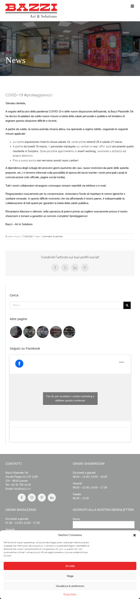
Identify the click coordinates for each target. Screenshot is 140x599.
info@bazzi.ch (22, 488)
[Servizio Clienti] (42, 331)
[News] (70, 48)
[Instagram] (32, 498)
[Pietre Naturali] (29, 331)
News (37, 236)
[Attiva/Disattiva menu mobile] (133, 6)
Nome (76, 518)
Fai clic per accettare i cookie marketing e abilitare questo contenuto (70, 398)
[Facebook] (22, 498)
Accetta (70, 565)
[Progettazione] (69, 331)
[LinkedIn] (52, 498)
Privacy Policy (70, 594)
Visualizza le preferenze (70, 586)
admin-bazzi (14, 236)
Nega (70, 576)
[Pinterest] (42, 498)
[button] (134, 535)
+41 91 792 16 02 (20, 484)
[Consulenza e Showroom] (56, 331)
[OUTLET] (16, 331)
